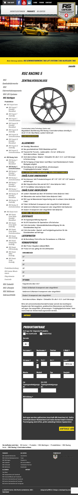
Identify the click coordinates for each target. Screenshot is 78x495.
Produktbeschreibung (11, 268)
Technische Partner (26, 465)
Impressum (5, 492)
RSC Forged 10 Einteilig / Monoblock (13, 125)
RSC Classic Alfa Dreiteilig (13, 237)
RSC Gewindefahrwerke (9, 456)
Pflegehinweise (9, 276)
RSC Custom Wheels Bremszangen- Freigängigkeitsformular (44, 172)
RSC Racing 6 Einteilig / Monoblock (13, 173)
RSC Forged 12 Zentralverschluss (13, 151)
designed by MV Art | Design (49, 490)
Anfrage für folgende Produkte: (35, 331)
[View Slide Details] (48, 105)
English (6, 8)
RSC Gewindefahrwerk (32, 60)
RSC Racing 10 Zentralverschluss (13, 206)
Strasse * (27, 360)
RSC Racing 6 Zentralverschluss (13, 179)
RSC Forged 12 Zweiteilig (13, 147)
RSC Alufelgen (65, 60)
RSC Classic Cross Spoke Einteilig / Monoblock (12, 217)
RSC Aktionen (8, 291)
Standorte (24, 460)
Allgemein (5, 470)
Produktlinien (8, 102)
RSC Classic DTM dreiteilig (13, 248)
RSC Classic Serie (11, 212)
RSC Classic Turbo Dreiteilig (12, 260)
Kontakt (49, 2)
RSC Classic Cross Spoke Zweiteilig (12, 225)
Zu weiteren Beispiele (30, 136)
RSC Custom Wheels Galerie (10, 272)
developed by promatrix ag (67, 490)
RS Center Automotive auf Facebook (12, 479)
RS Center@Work (25, 462)
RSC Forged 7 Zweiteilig (13, 115)
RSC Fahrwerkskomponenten (10, 458)
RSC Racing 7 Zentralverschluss (13, 190)
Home (35, 2)
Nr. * (37, 361)
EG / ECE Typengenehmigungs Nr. (48, 384)
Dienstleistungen (17, 11)
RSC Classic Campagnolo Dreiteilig (12, 242)
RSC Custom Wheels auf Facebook (11, 477)
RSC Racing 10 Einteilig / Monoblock (13, 195)
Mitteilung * (28, 397)
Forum (41, 2)
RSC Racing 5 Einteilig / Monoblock (13, 162)
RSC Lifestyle (8, 287)
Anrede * (26, 339)
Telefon (53, 350)
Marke (25, 372)
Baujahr (67, 372)
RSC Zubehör (8, 284)
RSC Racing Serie (12, 157)
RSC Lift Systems (51, 60)
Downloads (24, 467)
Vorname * (27, 350)
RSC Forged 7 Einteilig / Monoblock (13, 109)
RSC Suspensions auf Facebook (11, 474)
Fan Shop (11, 2)
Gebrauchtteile (9, 294)
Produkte (31, 11)
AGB (31, 490)
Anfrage (27, 315)
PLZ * (43, 360)
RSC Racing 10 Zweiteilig (13, 201)
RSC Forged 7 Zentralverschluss (13, 119)
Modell (39, 372)
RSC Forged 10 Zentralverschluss (13, 135)
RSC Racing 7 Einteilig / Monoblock (13, 184)
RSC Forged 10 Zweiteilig (13, 131)
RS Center (41, 11)
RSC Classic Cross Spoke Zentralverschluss (13, 231)
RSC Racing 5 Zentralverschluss (13, 167)
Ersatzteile (7, 279)
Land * (66, 360)
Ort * (52, 360)
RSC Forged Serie (12, 105)
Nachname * (41, 350)
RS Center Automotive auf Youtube (12, 481)
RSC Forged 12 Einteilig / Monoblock (13, 141)
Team (22, 458)
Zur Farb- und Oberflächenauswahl (35, 213)
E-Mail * (67, 350)
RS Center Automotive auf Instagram (12, 483)
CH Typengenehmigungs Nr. (30, 384)
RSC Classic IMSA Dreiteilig (12, 254)
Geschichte (24, 456)
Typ (51, 372)
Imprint (27, 470)
